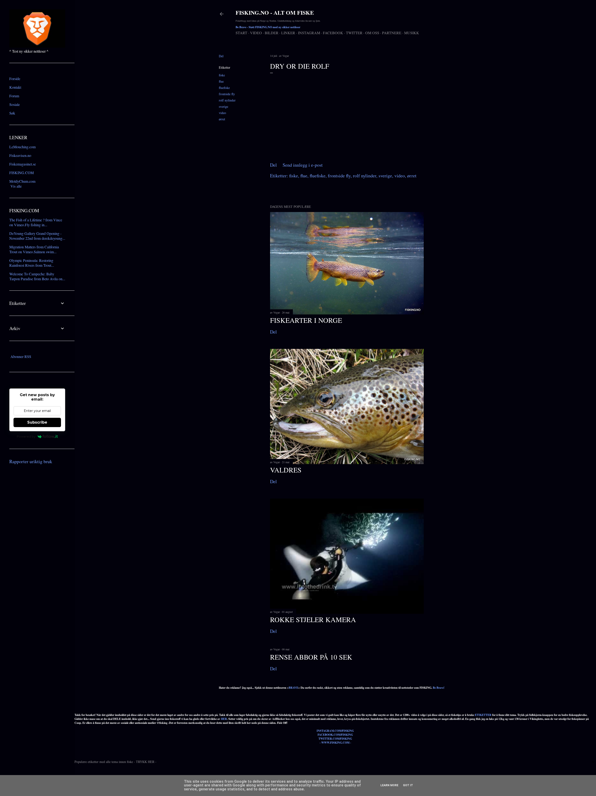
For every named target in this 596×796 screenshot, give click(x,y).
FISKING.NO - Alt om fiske (275, 12)
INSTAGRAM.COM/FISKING (335, 731)
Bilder (271, 32)
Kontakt (15, 87)
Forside (14, 78)
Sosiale (14, 104)
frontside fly (227, 94)
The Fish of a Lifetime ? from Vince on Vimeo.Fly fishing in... (35, 222)
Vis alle (16, 186)
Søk (12, 113)
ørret (222, 119)
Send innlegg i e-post (303, 165)
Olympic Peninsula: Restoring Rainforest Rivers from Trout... (31, 263)
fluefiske (224, 87)
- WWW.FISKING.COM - (335, 743)
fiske (222, 75)
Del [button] (221, 56)
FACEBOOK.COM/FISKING (335, 735)
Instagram (309, 32)
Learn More (389, 785)
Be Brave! (438, 688)
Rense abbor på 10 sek (311, 656)
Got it (408, 785)
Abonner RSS (20, 356)
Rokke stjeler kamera (313, 619)
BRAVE (293, 688)
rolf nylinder (227, 100)
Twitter (354, 32)
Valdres (285, 469)
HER (224, 719)
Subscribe (37, 422)
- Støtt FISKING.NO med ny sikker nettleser (268, 27)
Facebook (333, 32)
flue (221, 81)
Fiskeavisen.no (20, 155)
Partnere (391, 32)
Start (241, 32)
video (222, 113)
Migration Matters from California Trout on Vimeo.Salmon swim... (34, 249)
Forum (14, 95)
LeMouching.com (22, 146)
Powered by (26, 436)
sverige (223, 106)
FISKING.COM (21, 172)
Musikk (411, 32)
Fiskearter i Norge (306, 320)
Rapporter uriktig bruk (30, 461)
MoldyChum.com (22, 181)
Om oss (372, 32)
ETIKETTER (483, 715)
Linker (288, 32)
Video (256, 32)
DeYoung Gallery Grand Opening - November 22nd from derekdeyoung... (37, 236)
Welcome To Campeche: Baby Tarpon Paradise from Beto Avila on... (37, 276)
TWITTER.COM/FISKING (335, 739)
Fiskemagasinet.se (22, 164)
